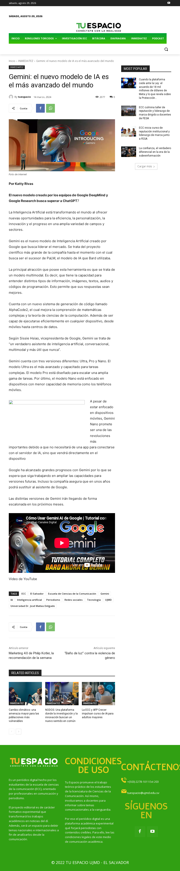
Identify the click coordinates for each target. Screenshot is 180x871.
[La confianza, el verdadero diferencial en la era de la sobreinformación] (128, 151)
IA (12, 599)
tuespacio (24, 96)
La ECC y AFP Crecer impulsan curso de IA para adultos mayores (97, 713)
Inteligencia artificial (29, 599)
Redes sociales (74, 599)
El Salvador (37, 593)
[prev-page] (11, 731)
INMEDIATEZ (25, 61)
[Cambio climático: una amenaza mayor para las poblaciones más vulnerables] (25, 693)
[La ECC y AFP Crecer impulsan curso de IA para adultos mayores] (98, 693)
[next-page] (18, 731)
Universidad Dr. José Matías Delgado (33, 606)
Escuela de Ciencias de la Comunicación (72, 593)
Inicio (12, 61)
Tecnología (94, 599)
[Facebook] (40, 108)
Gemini (105, 593)
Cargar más (144, 166)
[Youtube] (168, 3)
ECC (24, 593)
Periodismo (53, 599)
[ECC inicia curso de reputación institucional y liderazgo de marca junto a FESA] (128, 131)
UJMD (108, 599)
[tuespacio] (11, 97)
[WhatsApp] (50, 108)
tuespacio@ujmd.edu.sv (143, 793)
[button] (166, 49)
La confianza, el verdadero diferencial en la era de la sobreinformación (155, 152)
